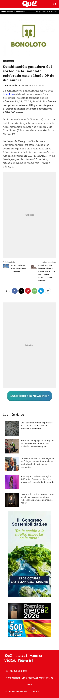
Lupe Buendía (10, 85)
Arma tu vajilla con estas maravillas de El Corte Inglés (19, 268)
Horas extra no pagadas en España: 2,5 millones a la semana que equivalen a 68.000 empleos (38, 443)
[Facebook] (15, 291)
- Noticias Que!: (20, 12)
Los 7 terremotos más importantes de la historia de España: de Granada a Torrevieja (37, 425)
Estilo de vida (8, 61)
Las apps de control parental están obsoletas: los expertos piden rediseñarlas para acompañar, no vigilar (37, 498)
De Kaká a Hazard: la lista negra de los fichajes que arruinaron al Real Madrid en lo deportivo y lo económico (37, 462)
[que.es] (29, 4)
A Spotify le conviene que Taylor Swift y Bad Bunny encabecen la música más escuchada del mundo (37, 479)
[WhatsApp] (34, 291)
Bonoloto (8, 94)
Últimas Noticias (7, 12)
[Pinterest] (28, 291)
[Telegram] (41, 291)
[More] (48, 291)
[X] (21, 291)
